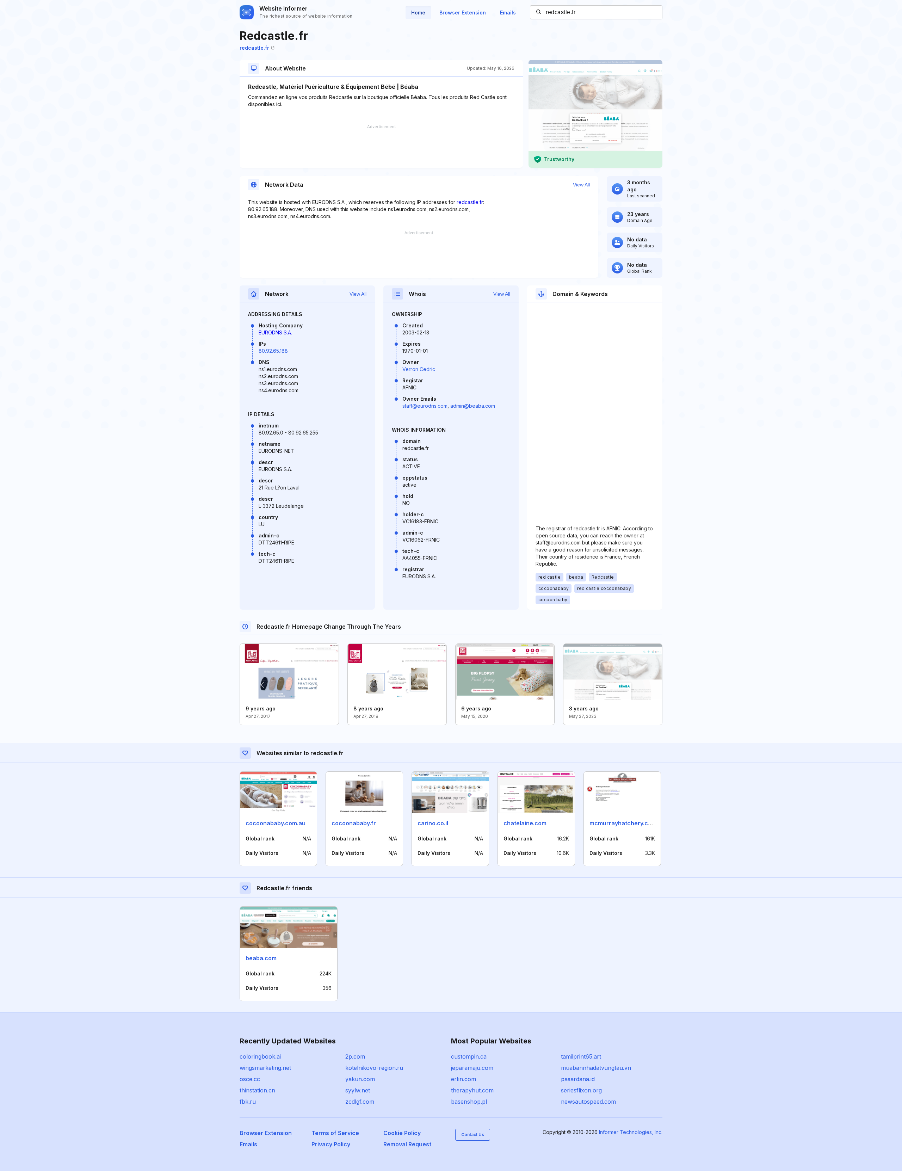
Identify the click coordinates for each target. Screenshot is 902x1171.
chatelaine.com (524, 823)
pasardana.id (578, 1079)
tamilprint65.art (581, 1056)
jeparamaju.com (472, 1067)
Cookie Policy (402, 1132)
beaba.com (261, 958)
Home (418, 13)
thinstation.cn (257, 1090)
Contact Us (472, 1134)
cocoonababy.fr (354, 823)
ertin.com (463, 1079)
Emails (508, 13)
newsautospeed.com (588, 1101)
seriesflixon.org (581, 1090)
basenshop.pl (469, 1101)
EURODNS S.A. (275, 332)
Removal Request (407, 1144)
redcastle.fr (254, 48)
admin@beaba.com (472, 406)
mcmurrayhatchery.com (622, 823)
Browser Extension (462, 13)
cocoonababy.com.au (275, 823)
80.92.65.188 (273, 351)
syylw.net (357, 1090)
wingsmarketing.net (265, 1067)
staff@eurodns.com (424, 406)
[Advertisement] (381, 146)
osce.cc (250, 1079)
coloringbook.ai (260, 1056)
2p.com (355, 1056)
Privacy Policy (330, 1144)
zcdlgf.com (359, 1101)
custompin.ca (469, 1056)
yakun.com (360, 1079)
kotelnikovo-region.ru (374, 1067)
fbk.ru (248, 1101)
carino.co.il (433, 823)
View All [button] (581, 184)
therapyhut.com (472, 1090)
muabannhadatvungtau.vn (596, 1067)
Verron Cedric (418, 369)
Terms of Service (335, 1132)
